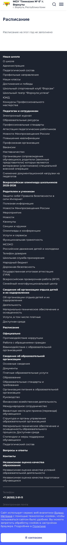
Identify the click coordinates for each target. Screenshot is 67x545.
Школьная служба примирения (23, 257)
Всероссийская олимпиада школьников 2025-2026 (30, 184)
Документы (10, 368)
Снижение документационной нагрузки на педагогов (31, 175)
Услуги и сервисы (15, 235)
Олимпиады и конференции (22, 230)
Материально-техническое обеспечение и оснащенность (31, 311)
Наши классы (12, 79)
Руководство (11, 397)
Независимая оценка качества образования (23, 464)
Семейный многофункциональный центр (30, 283)
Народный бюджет (15, 262)
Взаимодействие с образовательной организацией (27, 348)
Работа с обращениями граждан (24, 342)
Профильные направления (21, 74)
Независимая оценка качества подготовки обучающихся (31, 479)
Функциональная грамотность (23, 239)
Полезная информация (18, 203)
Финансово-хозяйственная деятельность (30, 401)
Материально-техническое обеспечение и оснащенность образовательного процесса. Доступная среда (31, 429)
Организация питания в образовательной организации (30, 391)
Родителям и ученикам (18, 191)
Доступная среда (14, 321)
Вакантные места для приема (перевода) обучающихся (30, 412)
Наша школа (11, 56)
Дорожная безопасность (19, 267)
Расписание (11, 327)
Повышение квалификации (21, 138)
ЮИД (6, 97)
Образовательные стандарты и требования (23, 383)
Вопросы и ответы (15, 450)
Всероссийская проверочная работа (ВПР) (31, 279)
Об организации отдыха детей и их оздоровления (26, 299)
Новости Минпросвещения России (26, 133)
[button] (54, 4)
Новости (8, 217)
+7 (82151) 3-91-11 (13, 497)
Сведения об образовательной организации (24, 358)
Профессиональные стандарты (23, 124)
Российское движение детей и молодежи (31, 248)
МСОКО (8, 244)
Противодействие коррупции (23, 338)
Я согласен (33, 537)
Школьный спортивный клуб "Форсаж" (28, 88)
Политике (39, 526)
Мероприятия (12, 212)
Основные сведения (16, 363)
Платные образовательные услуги (25, 372)
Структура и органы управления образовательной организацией (24, 420)
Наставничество (13, 151)
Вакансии (9, 147)
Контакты (9, 456)
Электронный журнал (17, 115)
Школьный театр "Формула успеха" (26, 92)
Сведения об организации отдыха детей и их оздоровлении (30, 291)
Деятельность (12, 305)
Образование (12, 377)
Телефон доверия (14, 253)
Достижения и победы (18, 83)
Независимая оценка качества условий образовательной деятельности (29, 471)
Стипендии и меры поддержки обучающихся (23, 438)
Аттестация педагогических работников (29, 129)
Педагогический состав (18, 70)
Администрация (13, 65)
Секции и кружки (14, 226)
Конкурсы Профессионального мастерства (23, 103)
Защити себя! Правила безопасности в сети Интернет (28, 197)
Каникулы (9, 221)
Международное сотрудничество (25, 406)
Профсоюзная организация (21, 142)
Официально (11, 333)
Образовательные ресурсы (21, 120)
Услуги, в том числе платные (22, 317)
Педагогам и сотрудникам (20, 111)
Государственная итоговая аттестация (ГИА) (28, 273)
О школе (8, 61)
